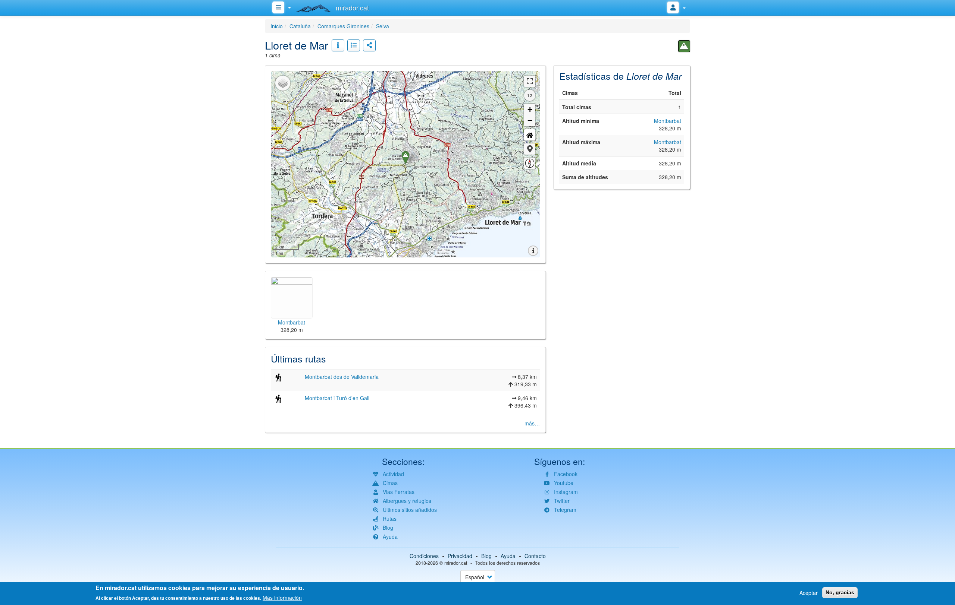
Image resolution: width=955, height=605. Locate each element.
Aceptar (808, 592)
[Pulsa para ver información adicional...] (338, 45)
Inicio (276, 26)
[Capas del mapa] (283, 83)
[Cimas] (684, 46)
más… (532, 423)
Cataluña (300, 26)
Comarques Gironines (343, 26)
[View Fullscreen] (529, 81)
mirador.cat (455, 563)
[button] (529, 149)
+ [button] (529, 109)
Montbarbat (667, 120)
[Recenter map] (529, 134)
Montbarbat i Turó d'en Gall (337, 398)
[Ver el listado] (353, 45)
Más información (282, 597)
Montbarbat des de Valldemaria (342, 376)
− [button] (529, 120)
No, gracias (840, 592)
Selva (382, 26)
